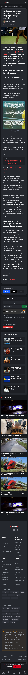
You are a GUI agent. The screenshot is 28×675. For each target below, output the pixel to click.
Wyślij (25, 306)
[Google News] (17, 530)
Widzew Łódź (16, 613)
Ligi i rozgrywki (19, 555)
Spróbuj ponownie (8, 327)
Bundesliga (11, 595)
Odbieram (17, 666)
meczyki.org (11, 279)
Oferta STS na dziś (20, 577)
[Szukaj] (25, 2)
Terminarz (17, 552)
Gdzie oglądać (5, 572)
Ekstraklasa (5, 592)
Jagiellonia (17, 616)
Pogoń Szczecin (6, 613)
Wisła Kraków (6, 608)
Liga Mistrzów (6, 597)
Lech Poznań (6, 611)
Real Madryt (5, 622)
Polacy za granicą (6, 564)
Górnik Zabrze (14, 611)
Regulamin (6, 656)
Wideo (3, 561)
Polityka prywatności (13, 656)
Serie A (4, 595)
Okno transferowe (6, 566)
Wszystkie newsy (6, 541)
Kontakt (20, 656)
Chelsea (13, 622)
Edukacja (4, 584)
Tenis (21, 6)
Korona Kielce (6, 619)
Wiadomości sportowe (7, 6)
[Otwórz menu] (2, 2)
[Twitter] (10, 530)
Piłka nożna (5, 543)
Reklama (26, 656)
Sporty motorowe (6, 551)
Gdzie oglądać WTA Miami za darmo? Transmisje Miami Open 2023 (13, 170)
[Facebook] (14, 530)
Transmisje (4, 569)
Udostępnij (7, 291)
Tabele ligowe (18, 545)
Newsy (16, 6)
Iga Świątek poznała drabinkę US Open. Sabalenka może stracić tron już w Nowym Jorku (14, 162)
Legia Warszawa (15, 608)
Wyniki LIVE (18, 542)
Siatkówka (4, 549)
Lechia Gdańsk (15, 619)
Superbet (17, 584)
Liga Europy (14, 597)
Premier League (14, 592)
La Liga (22, 592)
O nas (1, 656)
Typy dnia (17, 572)
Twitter (14, 291)
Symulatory (5, 582)
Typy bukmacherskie (20, 574)
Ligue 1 (18, 595)
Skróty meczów (6, 574)
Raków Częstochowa (7, 616)
